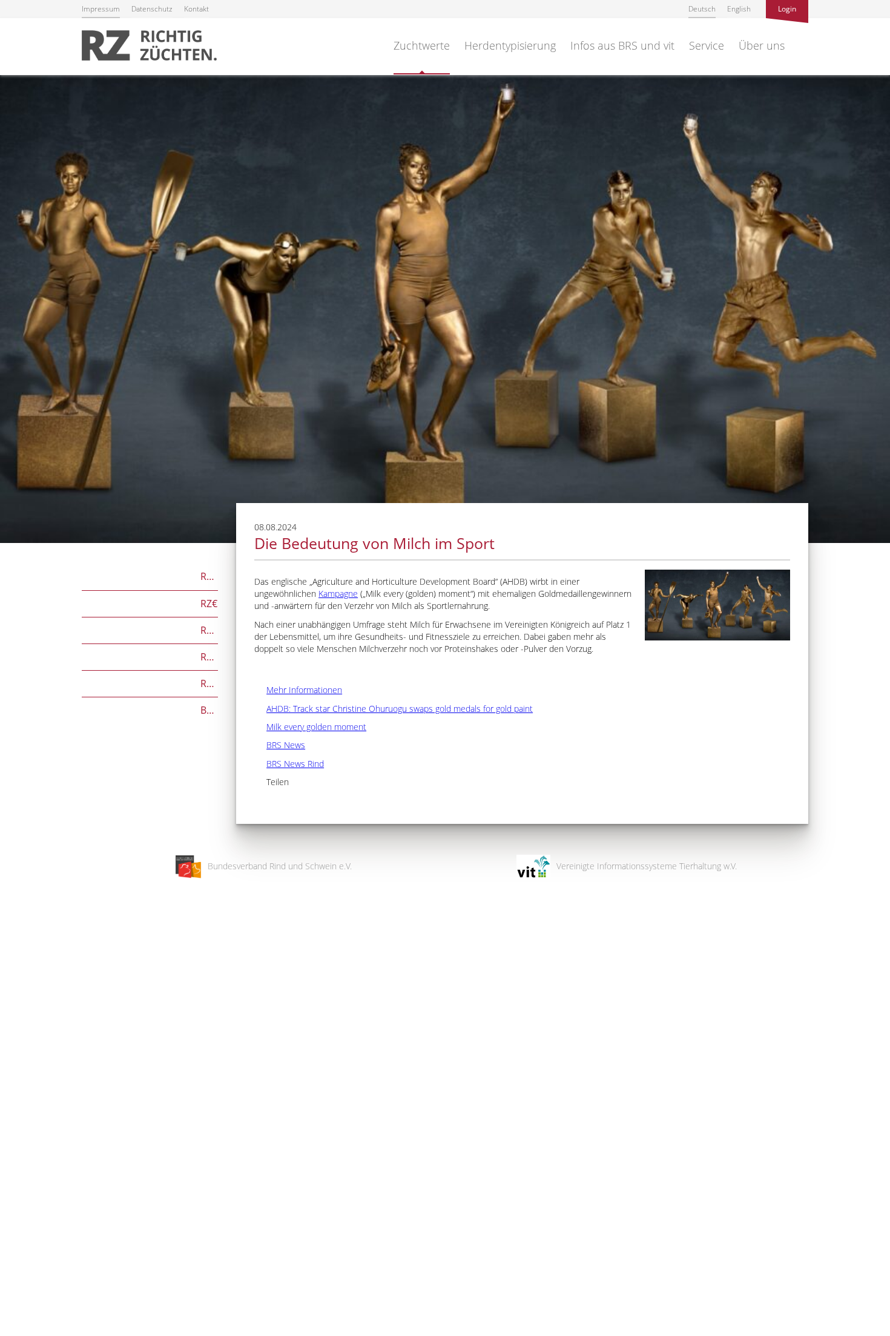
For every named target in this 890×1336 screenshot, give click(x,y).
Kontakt (196, 9)
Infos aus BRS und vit (622, 45)
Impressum (101, 9)
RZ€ (149, 602)
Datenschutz (152, 9)
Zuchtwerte (422, 45)
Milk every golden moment (310, 726)
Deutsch (702, 9)
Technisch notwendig (19, 1133)
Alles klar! (18, 1286)
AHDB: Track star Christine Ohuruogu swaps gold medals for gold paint (393, 708)
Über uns (762, 45)
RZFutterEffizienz (150, 656)
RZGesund (150, 682)
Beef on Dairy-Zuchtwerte (150, 709)
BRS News (279, 745)
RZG (150, 575)
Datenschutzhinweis (38, 1330)
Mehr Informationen (298, 690)
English (739, 9)
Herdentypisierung (510, 45)
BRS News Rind (289, 763)
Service (706, 45)
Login (787, 9)
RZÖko (150, 629)
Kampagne (338, 593)
